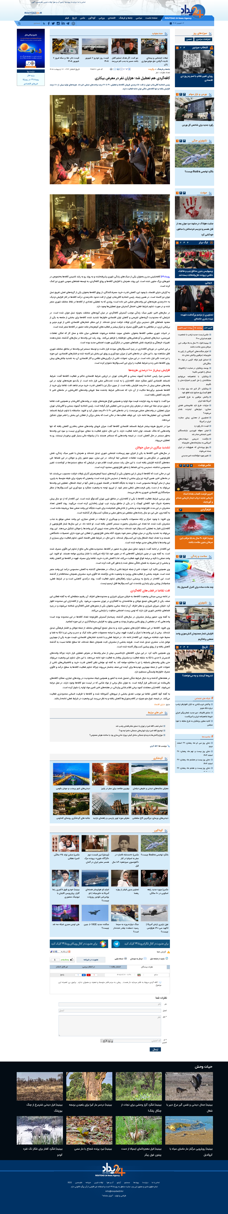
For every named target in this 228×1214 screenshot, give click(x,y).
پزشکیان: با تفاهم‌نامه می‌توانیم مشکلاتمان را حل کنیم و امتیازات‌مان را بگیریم (194, 380)
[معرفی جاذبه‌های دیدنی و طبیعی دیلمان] (149, 774)
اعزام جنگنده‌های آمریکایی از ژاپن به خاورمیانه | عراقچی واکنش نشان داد (194, 353)
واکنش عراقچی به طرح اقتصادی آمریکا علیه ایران (194, 399)
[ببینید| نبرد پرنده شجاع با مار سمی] (89, 1130)
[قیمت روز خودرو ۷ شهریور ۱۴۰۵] (95, 46)
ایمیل (165, 1010)
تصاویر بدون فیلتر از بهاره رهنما (127, 891)
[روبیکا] (79, 944)
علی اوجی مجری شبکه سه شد (66, 924)
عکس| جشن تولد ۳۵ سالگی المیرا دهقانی (66, 856)
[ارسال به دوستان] (114, 69)
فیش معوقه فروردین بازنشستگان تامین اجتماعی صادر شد (194, 432)
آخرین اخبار (208, 328)
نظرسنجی (39, 2)
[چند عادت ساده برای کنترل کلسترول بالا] (194, 571)
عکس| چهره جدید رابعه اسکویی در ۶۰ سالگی (157, 891)
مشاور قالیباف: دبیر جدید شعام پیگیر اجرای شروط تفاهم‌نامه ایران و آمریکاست (194, 714)
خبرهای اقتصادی (31, 84)
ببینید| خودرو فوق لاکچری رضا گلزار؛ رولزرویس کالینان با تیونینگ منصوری (65, 893)
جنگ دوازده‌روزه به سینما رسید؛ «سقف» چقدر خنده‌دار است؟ (126, 928)
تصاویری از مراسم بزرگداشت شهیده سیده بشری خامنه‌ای (197, 317)
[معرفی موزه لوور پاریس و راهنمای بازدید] (110, 804)
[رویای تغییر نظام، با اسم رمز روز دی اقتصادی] (194, 61)
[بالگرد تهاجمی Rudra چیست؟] (154, 843)
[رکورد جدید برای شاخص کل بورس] (194, 109)
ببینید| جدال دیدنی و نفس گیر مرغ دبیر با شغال (189, 1108)
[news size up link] (129, 69)
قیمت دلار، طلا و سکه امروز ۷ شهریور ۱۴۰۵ (66, 60)
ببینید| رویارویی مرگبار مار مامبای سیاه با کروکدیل (191, 1152)
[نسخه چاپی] (111, 69)
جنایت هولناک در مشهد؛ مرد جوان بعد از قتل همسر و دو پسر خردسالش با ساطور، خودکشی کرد (194, 229)
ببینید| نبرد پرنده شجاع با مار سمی (93, 1149)
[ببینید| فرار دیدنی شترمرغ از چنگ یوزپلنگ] (40, 1086)
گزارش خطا (161, 952)
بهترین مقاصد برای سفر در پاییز (115, 788)
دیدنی (208, 283)
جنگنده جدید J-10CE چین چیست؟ (96, 926)
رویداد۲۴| (165, 277)
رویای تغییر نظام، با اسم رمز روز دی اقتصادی (196, 78)
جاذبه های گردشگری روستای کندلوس (73, 818)
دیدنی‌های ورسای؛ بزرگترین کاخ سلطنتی (150, 818)
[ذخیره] (118, 69)
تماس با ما (81, 2)
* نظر (165, 1017)
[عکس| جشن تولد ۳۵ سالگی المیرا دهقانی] (65, 843)
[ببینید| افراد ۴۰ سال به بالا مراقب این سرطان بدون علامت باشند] (194, 524)
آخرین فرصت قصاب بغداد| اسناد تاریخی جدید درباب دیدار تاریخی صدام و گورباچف (194, 498)
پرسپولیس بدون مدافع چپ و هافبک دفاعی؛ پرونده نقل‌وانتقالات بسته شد (195, 273)
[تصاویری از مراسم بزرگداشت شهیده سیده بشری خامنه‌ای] (194, 298)
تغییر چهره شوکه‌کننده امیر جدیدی (194, 455)
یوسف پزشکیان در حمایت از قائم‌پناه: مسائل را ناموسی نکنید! (194, 370)
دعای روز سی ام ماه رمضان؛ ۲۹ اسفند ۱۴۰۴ (195, 745)
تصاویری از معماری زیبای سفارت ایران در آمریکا (194, 419)
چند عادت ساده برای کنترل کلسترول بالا (195, 587)
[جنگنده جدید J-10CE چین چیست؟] (95, 913)
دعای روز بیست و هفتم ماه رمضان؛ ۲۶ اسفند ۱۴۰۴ (195, 770)
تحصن (189, 39)
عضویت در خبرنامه (91, 959)
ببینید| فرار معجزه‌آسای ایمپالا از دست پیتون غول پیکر (141, 1152)
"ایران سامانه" (107, 1195)
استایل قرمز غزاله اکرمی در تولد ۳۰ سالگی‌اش (194, 361)
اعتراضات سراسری (203, 39)
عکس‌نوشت (204, 465)
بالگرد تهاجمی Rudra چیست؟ (154, 855)
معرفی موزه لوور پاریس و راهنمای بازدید (111, 818)
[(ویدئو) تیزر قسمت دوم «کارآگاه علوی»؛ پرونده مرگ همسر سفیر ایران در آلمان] (95, 843)
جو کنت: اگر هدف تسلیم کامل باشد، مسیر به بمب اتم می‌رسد (125, 60)
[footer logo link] (110, 1171)
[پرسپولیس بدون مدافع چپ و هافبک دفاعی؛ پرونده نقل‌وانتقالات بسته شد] (194, 256)
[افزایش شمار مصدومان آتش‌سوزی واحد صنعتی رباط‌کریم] (194, 618)
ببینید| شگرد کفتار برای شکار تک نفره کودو (42, 1152)
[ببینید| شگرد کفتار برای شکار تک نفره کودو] (40, 1130)
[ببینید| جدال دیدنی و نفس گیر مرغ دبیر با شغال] (189, 1086)
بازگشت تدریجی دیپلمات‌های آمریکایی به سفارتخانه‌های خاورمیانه (194, 440)
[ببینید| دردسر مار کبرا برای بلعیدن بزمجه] (89, 1086)
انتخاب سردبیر (200, 47)
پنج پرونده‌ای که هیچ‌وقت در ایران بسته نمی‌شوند (194, 449)
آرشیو (62, 2)
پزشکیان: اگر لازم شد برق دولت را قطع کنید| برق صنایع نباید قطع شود (194, 390)
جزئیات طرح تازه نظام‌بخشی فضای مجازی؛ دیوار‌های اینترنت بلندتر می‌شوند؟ (194, 409)
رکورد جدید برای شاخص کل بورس (197, 125)
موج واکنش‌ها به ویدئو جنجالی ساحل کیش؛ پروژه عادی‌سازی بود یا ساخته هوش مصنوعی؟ (126, 735)
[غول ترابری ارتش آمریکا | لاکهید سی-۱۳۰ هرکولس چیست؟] (154, 913)
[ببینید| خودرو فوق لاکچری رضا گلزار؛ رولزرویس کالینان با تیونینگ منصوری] (65, 878)
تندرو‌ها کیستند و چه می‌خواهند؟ (197, 676)
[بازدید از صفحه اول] (166, 958)
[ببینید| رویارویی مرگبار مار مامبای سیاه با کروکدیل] (189, 1130)
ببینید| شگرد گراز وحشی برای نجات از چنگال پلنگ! (141, 1108)
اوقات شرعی (47, 2)
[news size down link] (121, 69)
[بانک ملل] (31, 48)
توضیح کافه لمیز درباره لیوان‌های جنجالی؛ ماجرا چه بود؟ (141, 730)
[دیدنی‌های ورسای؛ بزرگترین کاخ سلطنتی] (149, 804)
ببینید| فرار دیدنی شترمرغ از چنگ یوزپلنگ (44, 1108)
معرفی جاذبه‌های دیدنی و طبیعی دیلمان (150, 788)
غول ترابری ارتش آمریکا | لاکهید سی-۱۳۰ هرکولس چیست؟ (157, 928)
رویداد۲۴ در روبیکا (31, 80)
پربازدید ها (198, 328)
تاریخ (205, 647)
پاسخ (62, 974)
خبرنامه (88, 1182)
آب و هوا (56, 2)
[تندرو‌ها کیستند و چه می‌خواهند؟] (194, 661)
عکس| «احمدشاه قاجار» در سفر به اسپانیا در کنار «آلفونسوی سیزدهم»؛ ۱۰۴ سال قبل (125, 860)
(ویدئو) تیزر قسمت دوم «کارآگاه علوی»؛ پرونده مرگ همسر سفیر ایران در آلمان (96, 858)
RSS (70, 1182)
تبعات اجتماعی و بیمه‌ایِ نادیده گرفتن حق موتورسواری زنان (154, 61)
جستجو (127, 1182)
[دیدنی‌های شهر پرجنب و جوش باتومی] (71, 774)
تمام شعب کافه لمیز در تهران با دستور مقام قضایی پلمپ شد (139, 726)
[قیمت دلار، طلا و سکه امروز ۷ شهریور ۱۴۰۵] (65, 46)
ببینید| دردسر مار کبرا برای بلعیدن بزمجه (90, 1105)
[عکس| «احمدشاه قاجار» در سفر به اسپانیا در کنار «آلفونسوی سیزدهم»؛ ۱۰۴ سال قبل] (125, 843)
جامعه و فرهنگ (163, 69)
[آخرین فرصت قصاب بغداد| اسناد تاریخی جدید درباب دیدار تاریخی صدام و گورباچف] (194, 479)
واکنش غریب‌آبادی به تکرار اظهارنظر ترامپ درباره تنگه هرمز (194, 706)
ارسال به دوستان (136, 958)
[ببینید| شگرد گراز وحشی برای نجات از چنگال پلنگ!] (139, 1086)
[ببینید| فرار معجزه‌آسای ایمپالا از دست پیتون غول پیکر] (139, 1130)
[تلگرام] (140, 944)
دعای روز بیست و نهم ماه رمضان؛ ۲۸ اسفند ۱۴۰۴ (195, 753)
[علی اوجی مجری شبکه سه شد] (65, 913)
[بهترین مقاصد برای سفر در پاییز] (110, 774)
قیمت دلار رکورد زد (201, 426)
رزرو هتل (31, 75)
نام (166, 1004)
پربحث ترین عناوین (185, 328)
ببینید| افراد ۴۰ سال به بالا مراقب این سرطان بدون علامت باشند (194, 345)
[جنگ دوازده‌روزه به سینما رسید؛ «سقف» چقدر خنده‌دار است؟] (125, 913)
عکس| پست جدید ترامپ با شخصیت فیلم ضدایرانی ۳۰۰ (194, 336)
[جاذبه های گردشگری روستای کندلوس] (71, 804)
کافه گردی (154, 746)
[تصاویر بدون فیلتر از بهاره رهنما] (125, 878)
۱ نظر (157, 72)
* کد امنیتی (164, 1041)
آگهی (33, 2)
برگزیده (151, 69)
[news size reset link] (125, 69)
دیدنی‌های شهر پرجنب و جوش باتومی (73, 788)
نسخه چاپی (119, 958)
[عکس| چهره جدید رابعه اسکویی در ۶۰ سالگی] (154, 878)
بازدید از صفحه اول (157, 958)
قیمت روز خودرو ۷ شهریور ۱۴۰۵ (97, 60)
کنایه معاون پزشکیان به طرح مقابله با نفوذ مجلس (194, 723)
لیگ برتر (203, 242)
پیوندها (67, 2)
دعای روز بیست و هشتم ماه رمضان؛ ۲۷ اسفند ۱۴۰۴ (195, 761)
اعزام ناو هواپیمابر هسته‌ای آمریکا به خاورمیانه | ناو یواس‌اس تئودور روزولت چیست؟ (97, 895)
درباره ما (74, 2)
